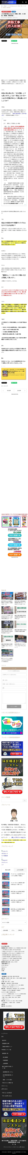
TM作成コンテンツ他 (6, 1049)
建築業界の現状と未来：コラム (7, 961)
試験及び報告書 (15, 983)
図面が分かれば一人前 (7, 960)
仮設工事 (3, 978)
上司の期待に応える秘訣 (7, 949)
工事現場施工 (5, 1002)
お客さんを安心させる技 (19, 951)
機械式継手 (14, 990)
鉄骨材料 (18, 1002)
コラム (12, 930)
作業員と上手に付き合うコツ (8, 951)
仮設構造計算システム (8, 1072)
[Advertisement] (14, 58)
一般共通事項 (4, 976)
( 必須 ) (5, 680)
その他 (2, 970)
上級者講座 (5, 1063)
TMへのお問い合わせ (7, 1095)
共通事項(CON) (12, 992)
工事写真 (20, 930)
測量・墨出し (13, 978)
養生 (13, 997)
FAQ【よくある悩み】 (7, 1092)
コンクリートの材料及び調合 (20, 993)
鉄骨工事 (3, 1000)
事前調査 (7, 978)
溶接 (17, 1000)
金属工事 (3, 1004)
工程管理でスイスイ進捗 (7, 958)
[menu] (26, 2)
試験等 (19, 997)
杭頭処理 (4, 986)
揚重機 (21, 978)
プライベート (4, 967)
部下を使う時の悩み (17, 949)
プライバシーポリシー (7, 1147)
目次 (2, 1036)
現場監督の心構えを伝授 (21, 948)
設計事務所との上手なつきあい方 (9, 953)
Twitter (12, 1144)
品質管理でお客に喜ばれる (16, 956)
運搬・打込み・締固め (7, 997)
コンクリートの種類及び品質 (8, 993)
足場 (17, 978)
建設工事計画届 (16, 976)
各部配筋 (4, 990)
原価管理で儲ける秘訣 (17, 958)
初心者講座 (5, 1057)
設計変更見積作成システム (8, 1075)
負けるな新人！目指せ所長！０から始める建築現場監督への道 (14, 1141)
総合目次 (4, 1040)
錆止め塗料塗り (9, 1006)
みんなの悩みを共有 (5, 946)
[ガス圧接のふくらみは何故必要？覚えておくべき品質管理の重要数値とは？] (7, 390)
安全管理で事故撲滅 (6, 956)
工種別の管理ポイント (6, 11)
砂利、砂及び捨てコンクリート (13, 986)
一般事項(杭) (8, 983)
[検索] (22, 2)
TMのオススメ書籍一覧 (7, 1082)
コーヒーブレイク (4, 965)
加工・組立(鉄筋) (21, 988)
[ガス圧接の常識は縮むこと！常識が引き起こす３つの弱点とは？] (20, 390)
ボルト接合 (12, 1000)
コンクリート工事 (4, 992)
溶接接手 (18, 990)
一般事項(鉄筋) (9, 988)
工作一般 (7, 1000)
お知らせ (3, 968)
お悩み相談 (5, 930)
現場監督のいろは (12, 948)
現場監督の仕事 (4, 948)
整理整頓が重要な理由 (7, 954)
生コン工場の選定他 (6, 995)
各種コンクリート (6, 999)
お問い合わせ (4, 1089)
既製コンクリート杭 (6, 985)
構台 (3, 979)
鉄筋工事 (3, 988)
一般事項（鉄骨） (12, 1002)
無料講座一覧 (5, 1053)
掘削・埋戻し (7, 981)
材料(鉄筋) (15, 988)
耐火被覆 (20, 1000)
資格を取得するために (16, 954)
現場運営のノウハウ (20, 953)
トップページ (4, 1033)
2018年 (16, 961)
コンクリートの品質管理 (16, 995)
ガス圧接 (13, 11)
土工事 (2, 981)
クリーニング (7, 979)
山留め (12, 981)
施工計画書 (10, 976)
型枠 (16, 997)
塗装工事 (3, 1006)
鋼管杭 (22, 985)
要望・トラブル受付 (7, 1079)
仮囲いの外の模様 (15, 960)
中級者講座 (5, 1060)
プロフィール (4, 1085)
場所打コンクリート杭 (15, 985)
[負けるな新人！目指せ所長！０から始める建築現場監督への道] (8, 2)
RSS (15, 1144)
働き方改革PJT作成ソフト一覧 (7, 1067)
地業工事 (3, 983)
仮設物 (24, 978)
